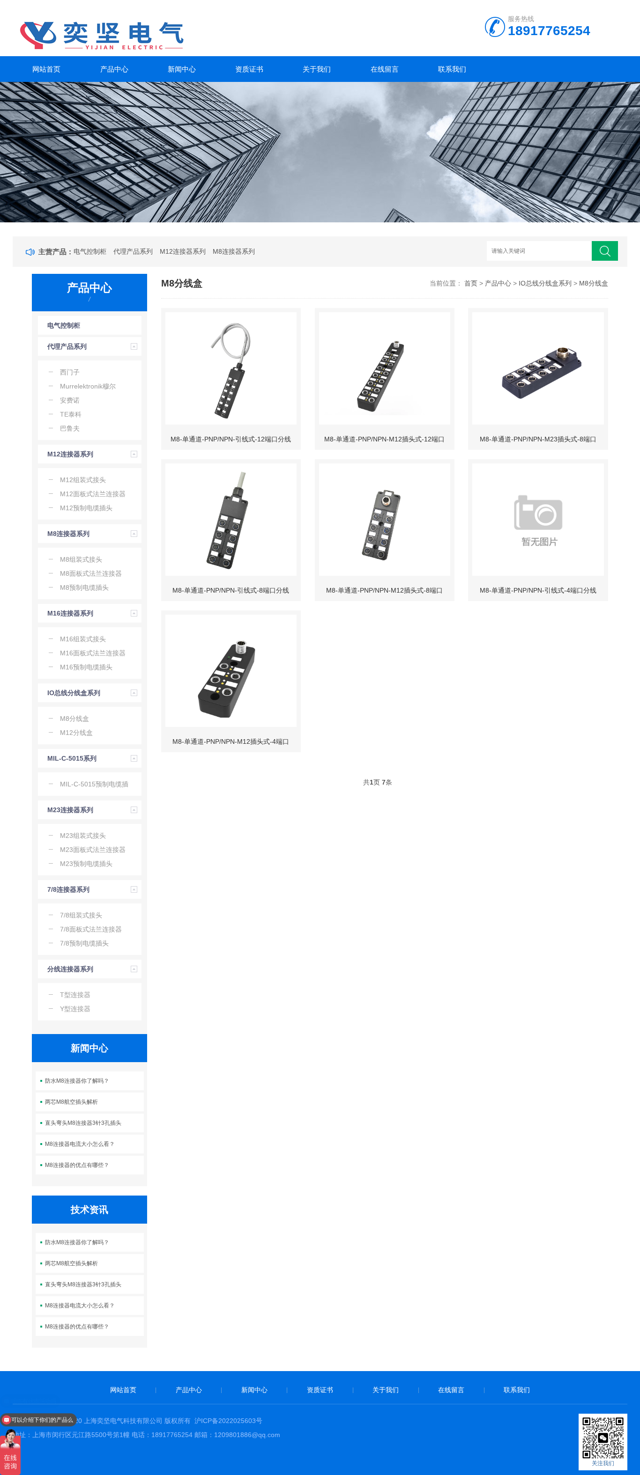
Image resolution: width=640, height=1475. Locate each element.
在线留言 (385, 69)
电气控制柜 (90, 251)
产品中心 (114, 69)
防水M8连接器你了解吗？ (77, 1081)
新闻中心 (182, 69)
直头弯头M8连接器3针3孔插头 (83, 1123)
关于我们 (317, 69)
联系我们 (452, 69)
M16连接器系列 (70, 613)
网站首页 (46, 69)
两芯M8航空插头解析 (71, 1102)
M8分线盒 (593, 283)
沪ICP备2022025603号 (228, 1420)
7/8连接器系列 (68, 889)
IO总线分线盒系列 (73, 693)
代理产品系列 (133, 251)
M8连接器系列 (234, 251)
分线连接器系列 (70, 969)
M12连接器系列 (183, 251)
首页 (470, 283)
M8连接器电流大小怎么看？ (80, 1144)
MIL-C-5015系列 (72, 758)
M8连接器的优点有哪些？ (77, 1165)
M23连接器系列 (70, 810)
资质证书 (249, 69)
